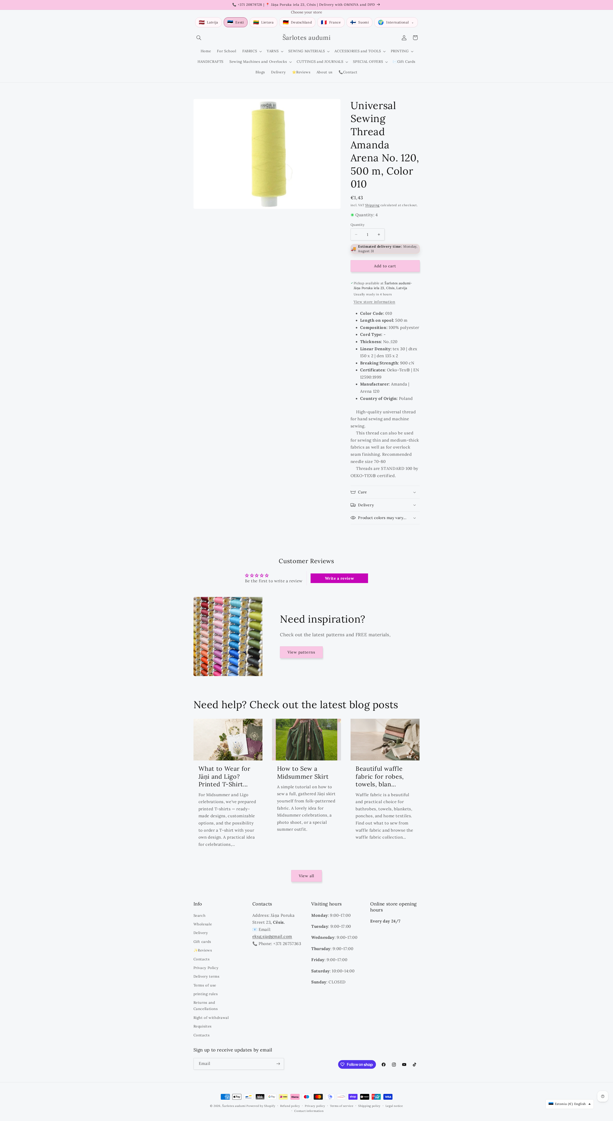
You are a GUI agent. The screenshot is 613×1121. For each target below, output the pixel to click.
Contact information (309, 1111)
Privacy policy (315, 1106)
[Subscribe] (278, 1064)
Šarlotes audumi (233, 1106)
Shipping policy (369, 1106)
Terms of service (341, 1106)
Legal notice (394, 1106)
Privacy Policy (206, 967)
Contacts (201, 959)
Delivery (200, 932)
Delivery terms (206, 976)
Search (199, 915)
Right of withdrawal (211, 1017)
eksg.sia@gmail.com (272, 936)
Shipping (372, 205)
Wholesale (202, 924)
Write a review (339, 578)
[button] (198, 37)
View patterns (301, 652)
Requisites (202, 1026)
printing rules (205, 994)
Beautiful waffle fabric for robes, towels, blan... (380, 776)
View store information (374, 301)
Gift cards (202, 941)
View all (306, 875)
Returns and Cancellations (205, 1005)
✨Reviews (202, 950)
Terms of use (204, 985)
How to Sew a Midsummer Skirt (303, 772)
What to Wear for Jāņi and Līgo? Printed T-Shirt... (224, 776)
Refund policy (290, 1106)
